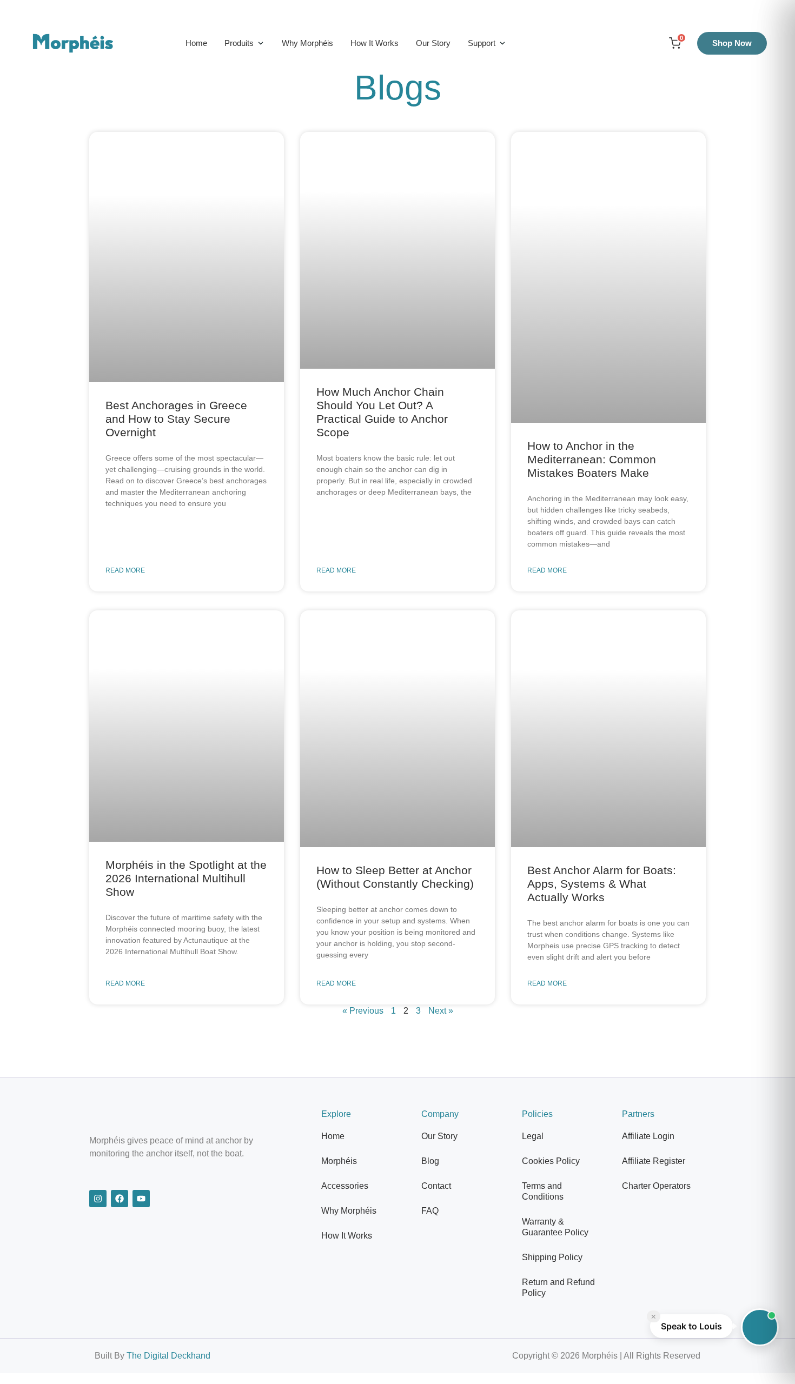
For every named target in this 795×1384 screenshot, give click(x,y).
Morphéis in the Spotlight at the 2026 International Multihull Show (186, 878)
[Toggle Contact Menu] (760, 1327)
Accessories (344, 1185)
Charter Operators (656, 1185)
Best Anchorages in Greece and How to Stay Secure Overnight (176, 418)
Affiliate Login (648, 1136)
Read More (125, 570)
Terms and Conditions (543, 1191)
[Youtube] (141, 1198)
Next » (440, 1010)
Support (481, 43)
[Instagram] (98, 1198)
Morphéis (339, 1161)
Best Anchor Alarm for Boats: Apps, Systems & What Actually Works (601, 883)
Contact (436, 1185)
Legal (533, 1136)
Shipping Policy (552, 1257)
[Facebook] (119, 1198)
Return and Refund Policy (558, 1287)
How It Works (374, 43)
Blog (430, 1161)
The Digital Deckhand (168, 1355)
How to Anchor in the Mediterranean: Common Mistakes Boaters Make (591, 459)
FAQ (430, 1210)
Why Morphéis (307, 43)
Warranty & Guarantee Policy (555, 1227)
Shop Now (732, 43)
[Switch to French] (621, 43)
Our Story (433, 43)
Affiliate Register (653, 1161)
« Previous (362, 1010)
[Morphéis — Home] (73, 43)
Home (196, 43)
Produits (239, 43)
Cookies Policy (551, 1161)
